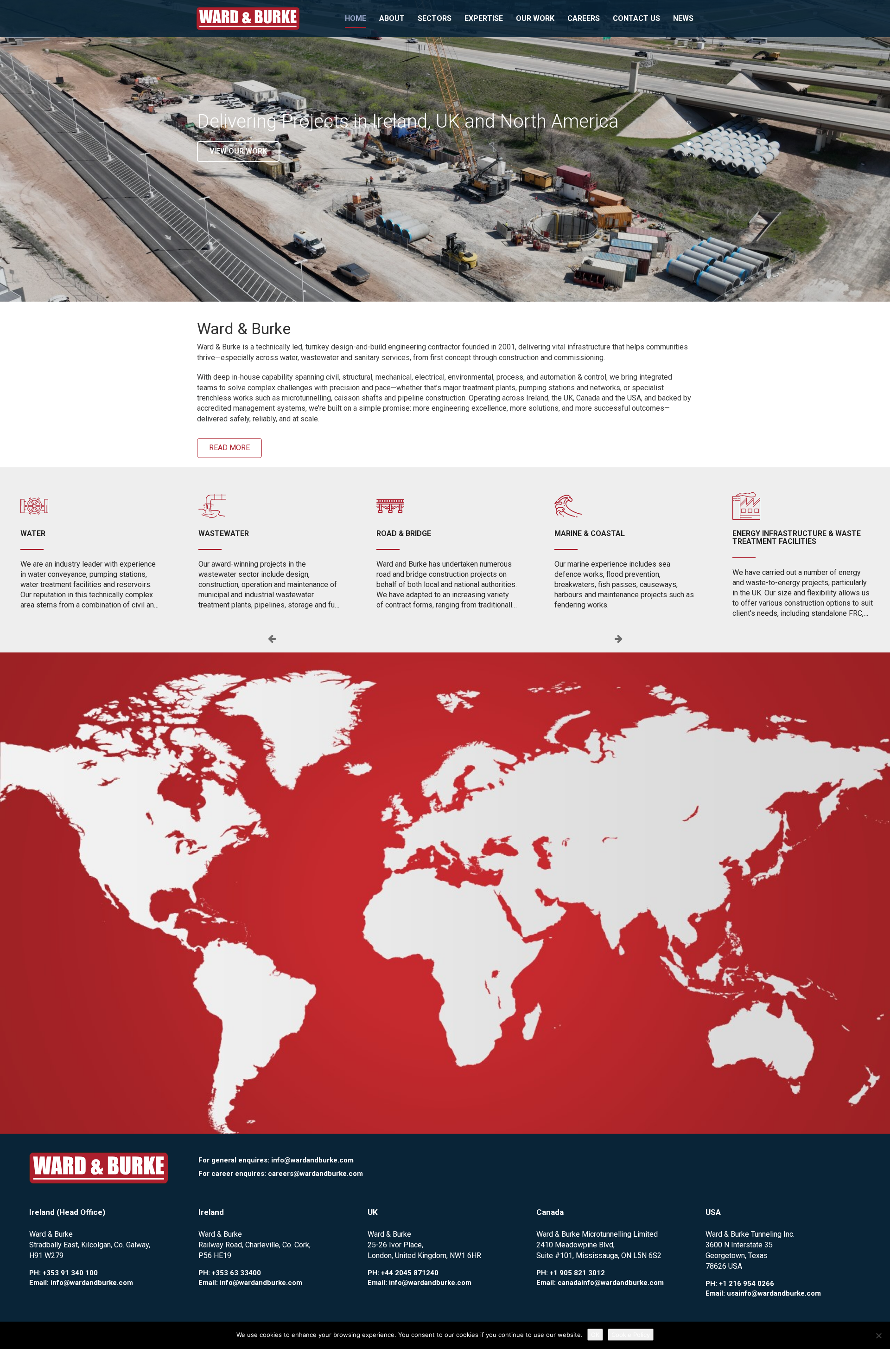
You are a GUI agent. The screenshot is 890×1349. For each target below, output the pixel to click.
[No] (878, 1335)
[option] (445, 151)
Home (355, 18)
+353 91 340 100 (70, 1273)
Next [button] (618, 638)
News (683, 18)
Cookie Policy (630, 1334)
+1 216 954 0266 (746, 1283)
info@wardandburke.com (312, 1160)
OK (595, 1334)
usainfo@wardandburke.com (774, 1293)
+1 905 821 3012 (577, 1273)
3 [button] (689, 144)
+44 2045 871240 (410, 1273)
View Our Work (238, 151)
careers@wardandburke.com (315, 1173)
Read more (229, 447)
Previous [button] (271, 638)
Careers (583, 18)
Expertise (483, 18)
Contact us (636, 18)
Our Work (535, 18)
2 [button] (689, 133)
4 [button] (689, 154)
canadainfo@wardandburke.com (611, 1282)
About (392, 18)
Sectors (434, 18)
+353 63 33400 (236, 1273)
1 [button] (689, 122)
